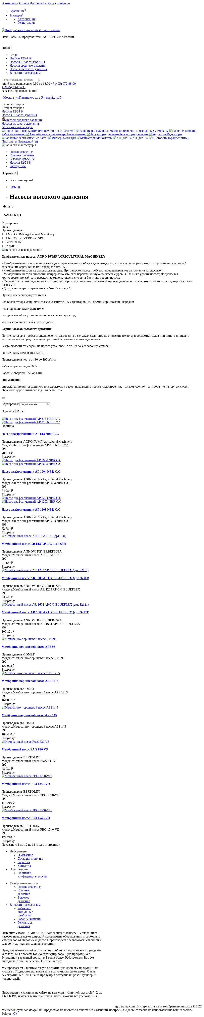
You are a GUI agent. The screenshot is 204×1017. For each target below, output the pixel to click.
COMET (11, 246)
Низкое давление (21, 151)
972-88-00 (63, 83)
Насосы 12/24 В (20, 58)
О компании (10, 3)
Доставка (36, 3)
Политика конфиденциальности (32, 874)
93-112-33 (14, 87)
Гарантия (49, 3)
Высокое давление (22, 159)
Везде (13, 54)
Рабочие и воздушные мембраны (25, 911)
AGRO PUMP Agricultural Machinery (30, 234)
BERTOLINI (14, 242)
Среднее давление (22, 155)
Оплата (24, 3)
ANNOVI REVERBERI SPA (25, 238)
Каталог (13, 108)
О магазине (25, 855)
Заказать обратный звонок (19, 90)
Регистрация (26, 22)
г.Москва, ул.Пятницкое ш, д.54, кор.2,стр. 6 (31, 97)
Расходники (18, 166)
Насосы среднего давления (28, 65)
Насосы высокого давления (28, 69)
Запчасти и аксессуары (25, 72)
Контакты (63, 3)
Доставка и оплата (30, 858)
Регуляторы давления (25, 924)
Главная (15, 187)
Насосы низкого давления (27, 62)
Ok (15, 1013)
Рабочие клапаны (29, 919)
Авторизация (26, 19)
